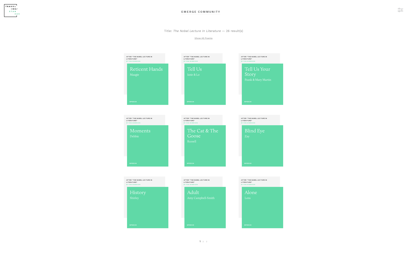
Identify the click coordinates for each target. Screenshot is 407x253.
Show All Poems (204, 38)
